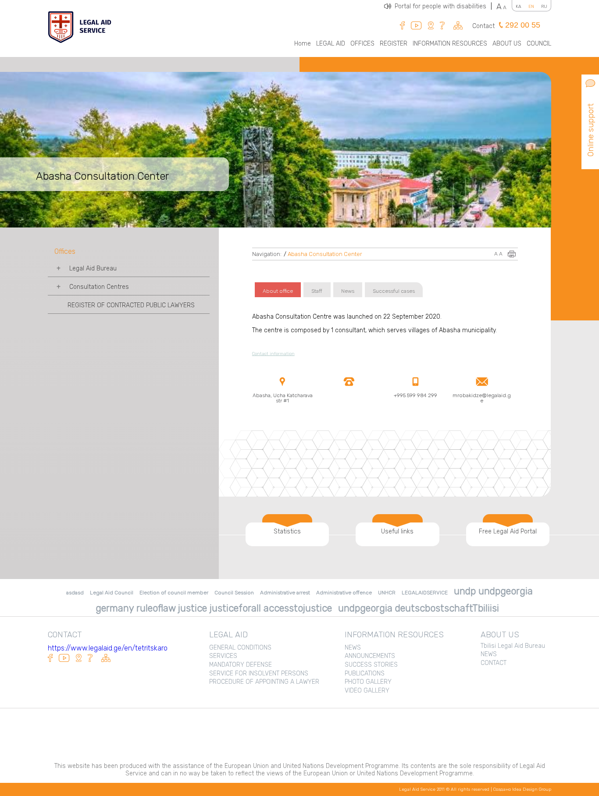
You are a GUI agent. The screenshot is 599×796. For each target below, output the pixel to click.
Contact (483, 26)
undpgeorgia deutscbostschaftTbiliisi (418, 608)
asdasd (75, 593)
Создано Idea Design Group (522, 789)
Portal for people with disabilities (443, 6)
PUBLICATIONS (365, 673)
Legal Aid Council (111, 593)
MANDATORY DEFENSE (240, 664)
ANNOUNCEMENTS (370, 656)
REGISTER (393, 43)
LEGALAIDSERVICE (425, 593)
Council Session (234, 593)
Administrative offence (344, 593)
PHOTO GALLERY (368, 682)
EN (531, 6)
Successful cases (394, 291)
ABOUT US (506, 43)
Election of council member (173, 593)
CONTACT (493, 663)
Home (302, 43)
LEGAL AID (330, 43)
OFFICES (362, 43)
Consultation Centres (99, 287)
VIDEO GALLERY (367, 690)
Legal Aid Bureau (93, 268)
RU (544, 6)
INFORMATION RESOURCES (450, 43)
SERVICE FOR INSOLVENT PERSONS (258, 673)
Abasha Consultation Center (325, 254)
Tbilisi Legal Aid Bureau (513, 646)
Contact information (273, 353)
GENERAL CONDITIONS (240, 647)
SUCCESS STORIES (371, 664)
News (347, 291)
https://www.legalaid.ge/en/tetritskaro (108, 648)
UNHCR (387, 593)
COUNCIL (539, 43)
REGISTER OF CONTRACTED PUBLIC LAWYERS (131, 305)
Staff (316, 291)
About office (278, 291)
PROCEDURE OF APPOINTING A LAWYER (264, 682)
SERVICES (223, 656)
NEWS (353, 647)
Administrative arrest (285, 593)
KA (518, 6)
